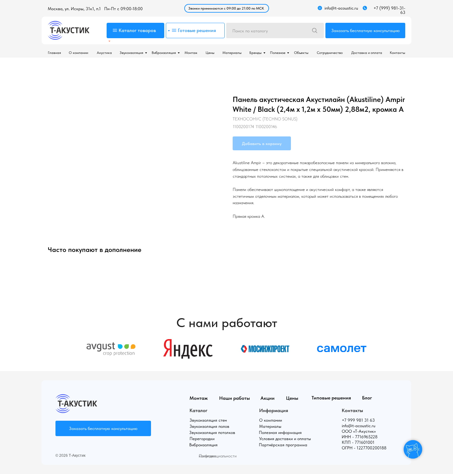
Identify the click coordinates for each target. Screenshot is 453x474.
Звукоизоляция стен (208, 420)
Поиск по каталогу (250, 30)
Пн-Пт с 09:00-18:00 (123, 8)
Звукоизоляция (131, 53)
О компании (78, 53)
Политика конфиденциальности (218, 455)
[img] (68, 30)
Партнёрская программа (283, 444)
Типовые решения (331, 398)
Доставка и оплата (366, 53)
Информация (273, 410)
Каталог (198, 410)
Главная (54, 53)
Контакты (397, 53)
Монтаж (191, 53)
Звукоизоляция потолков (212, 432)
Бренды (255, 53)
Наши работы (234, 398)
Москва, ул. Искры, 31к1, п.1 (74, 8)
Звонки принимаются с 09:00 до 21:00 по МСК (226, 8)
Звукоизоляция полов (209, 426)
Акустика (104, 53)
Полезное (277, 53)
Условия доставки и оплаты (285, 438)
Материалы (232, 53)
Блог (367, 398)
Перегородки (202, 438)
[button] (365, 30)
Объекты (301, 53)
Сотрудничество (330, 53)
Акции (267, 398)
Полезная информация (280, 432)
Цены (210, 53)
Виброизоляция (164, 53)
